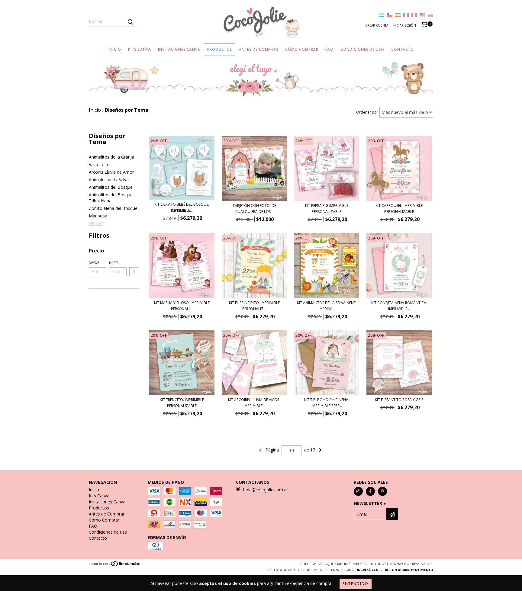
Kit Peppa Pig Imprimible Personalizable (326, 208)
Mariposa (98, 216)
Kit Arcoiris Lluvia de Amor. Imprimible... (254, 402)
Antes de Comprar (258, 49)
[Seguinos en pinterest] (382, 491)
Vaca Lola (98, 164)
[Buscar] (130, 21)
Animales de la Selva (109, 179)
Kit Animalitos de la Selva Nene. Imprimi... (326, 305)
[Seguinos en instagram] (358, 491)
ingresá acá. (368, 570)
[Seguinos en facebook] (370, 491)
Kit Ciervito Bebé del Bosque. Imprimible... (181, 207)
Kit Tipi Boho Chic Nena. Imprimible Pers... (326, 402)
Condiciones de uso (362, 49)
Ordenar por (367, 112)
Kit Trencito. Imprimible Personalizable (182, 402)
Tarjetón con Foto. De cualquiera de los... (254, 208)
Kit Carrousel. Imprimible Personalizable (399, 208)
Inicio (114, 49)
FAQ (329, 49)
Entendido (356, 583)
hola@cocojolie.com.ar (265, 490)
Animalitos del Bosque (111, 187)
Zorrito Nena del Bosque (113, 208)
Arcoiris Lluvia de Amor (111, 172)
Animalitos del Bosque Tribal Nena (111, 198)
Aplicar (133, 271)
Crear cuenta (376, 25)
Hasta (113, 263)
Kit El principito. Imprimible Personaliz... (254, 305)
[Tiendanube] (115, 566)
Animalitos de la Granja (111, 157)
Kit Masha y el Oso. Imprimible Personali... (182, 305)
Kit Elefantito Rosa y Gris (399, 399)
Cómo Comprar (301, 49)
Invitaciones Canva (179, 49)
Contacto (402, 49)
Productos (219, 49)
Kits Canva (139, 49)
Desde (94, 263)
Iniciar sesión (404, 25)
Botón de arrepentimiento (409, 570)
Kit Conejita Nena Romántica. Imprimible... (399, 305)
